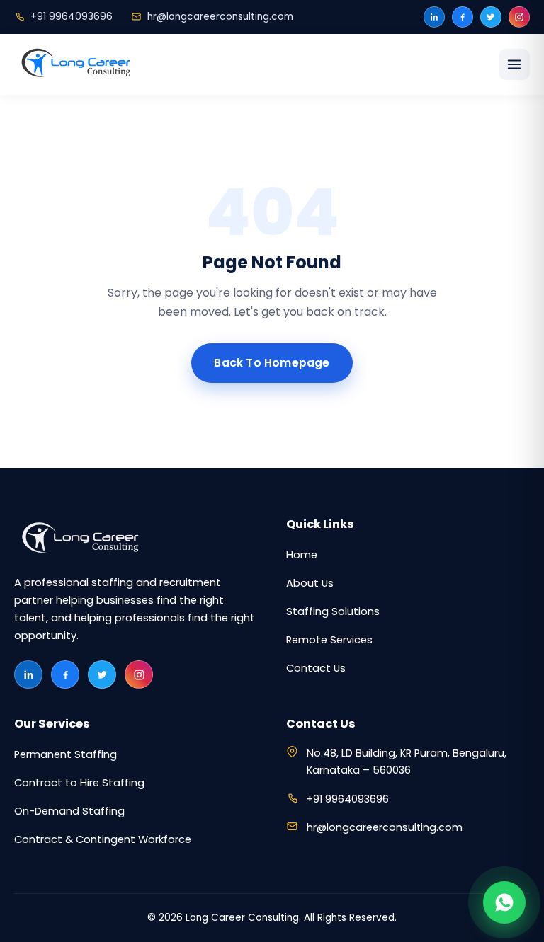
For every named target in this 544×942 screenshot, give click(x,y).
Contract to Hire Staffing (79, 783)
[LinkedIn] (434, 17)
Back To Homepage (271, 362)
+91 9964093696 (71, 16)
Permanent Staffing (65, 754)
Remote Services (329, 640)
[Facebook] (462, 17)
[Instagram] (519, 17)
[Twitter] (491, 17)
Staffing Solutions (333, 611)
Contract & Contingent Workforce (102, 839)
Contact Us (316, 668)
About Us (310, 583)
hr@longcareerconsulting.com (220, 16)
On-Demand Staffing (69, 811)
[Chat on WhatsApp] (504, 902)
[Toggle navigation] (514, 64)
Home (301, 555)
